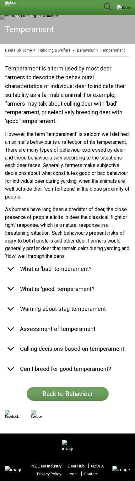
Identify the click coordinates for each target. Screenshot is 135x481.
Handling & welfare (54, 50)
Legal (73, 474)
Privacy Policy (49, 474)
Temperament (113, 50)
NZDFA (97, 466)
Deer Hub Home (18, 50)
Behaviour (85, 50)
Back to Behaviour (67, 394)
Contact (91, 474)
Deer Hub (76, 466)
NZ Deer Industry (46, 466)
